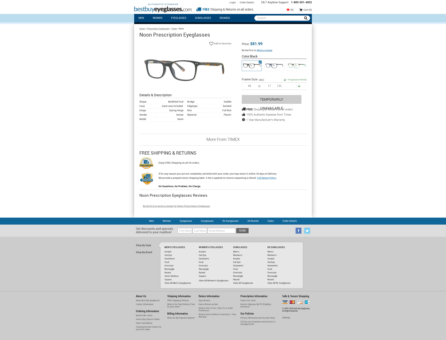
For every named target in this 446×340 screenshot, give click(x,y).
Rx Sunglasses (230, 221)
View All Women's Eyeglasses (213, 280)
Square (168, 279)
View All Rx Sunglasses (279, 283)
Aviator (168, 252)
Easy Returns (204, 300)
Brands (225, 18)
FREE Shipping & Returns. (178, 300)
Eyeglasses (178, 18)
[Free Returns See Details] (146, 179)
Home (142, 29)
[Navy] (274, 66)
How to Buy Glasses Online (148, 319)
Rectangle (169, 269)
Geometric (169, 258)
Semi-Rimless (171, 276)
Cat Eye (168, 255)
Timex (174, 29)
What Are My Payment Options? (181, 318)
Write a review (264, 50)
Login (232, 2)
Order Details (247, 2)
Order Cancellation (144, 323)
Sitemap (286, 317)
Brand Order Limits (144, 315)
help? (261, 80)
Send (242, 230)
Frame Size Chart (248, 300)
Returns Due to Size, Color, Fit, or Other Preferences (216, 309)
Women (157, 18)
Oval (166, 262)
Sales (271, 221)
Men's (236, 252)
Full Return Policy (266, 178)
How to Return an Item (208, 304)
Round (167, 272)
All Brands (253, 221)
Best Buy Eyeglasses (163, 8)
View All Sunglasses (243, 283)
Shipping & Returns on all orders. (228, 9)
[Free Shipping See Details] (146, 163)
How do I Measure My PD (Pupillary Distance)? (255, 305)
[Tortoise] (297, 66)
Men (141, 18)
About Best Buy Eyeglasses (148, 300)
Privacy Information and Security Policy (257, 318)
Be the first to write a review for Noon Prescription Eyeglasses (176, 206)
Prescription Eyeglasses (158, 29)
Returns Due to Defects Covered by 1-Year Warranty (217, 315)
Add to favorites (222, 43)
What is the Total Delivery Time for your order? (181, 305)
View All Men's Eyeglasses (177, 283)
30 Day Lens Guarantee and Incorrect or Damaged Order (257, 323)
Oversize (169, 265)
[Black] (252, 66)
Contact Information (144, 304)
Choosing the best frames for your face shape (148, 328)
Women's (237, 255)
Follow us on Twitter (307, 231)
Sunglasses (203, 18)
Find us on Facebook (298, 231)
